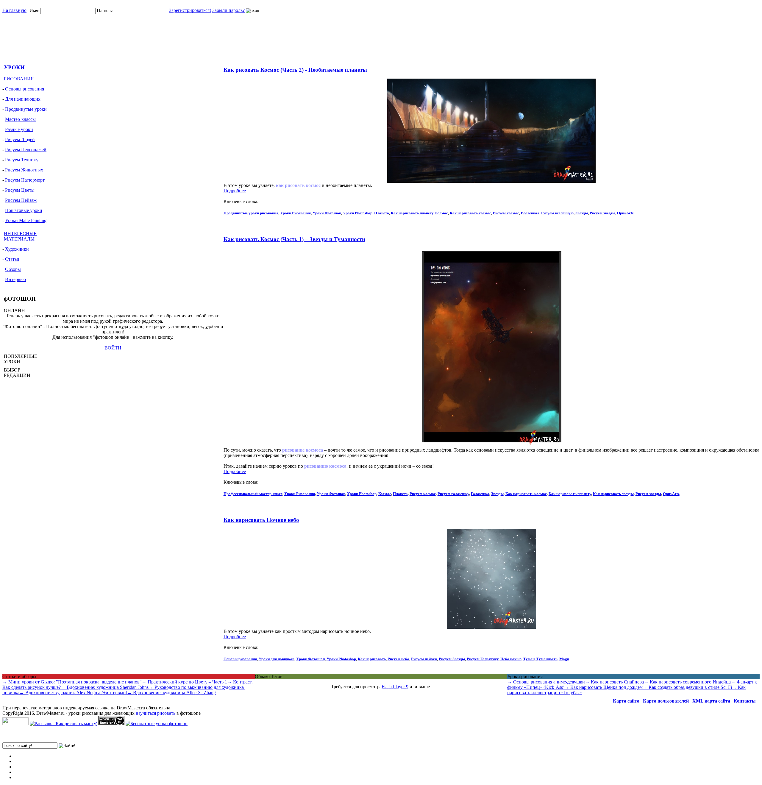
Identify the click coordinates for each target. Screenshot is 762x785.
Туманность (547, 659)
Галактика (480, 493)
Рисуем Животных (24, 169)
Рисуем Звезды (452, 659)
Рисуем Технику (21, 159)
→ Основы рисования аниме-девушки (546, 681)
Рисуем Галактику (483, 659)
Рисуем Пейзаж (21, 200)
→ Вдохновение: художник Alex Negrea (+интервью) (73, 692)
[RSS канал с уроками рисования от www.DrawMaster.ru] (15, 723)
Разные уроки (19, 129)
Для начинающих (22, 99)
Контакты (745, 700)
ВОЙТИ (112, 347)
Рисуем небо (398, 659)
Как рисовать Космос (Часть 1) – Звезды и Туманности (294, 239)
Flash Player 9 (395, 686)
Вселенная (530, 213)
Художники (17, 249)
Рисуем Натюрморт (25, 179)
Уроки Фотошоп (327, 213)
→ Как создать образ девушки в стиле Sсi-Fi (687, 687)
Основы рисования (24, 88)
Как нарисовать (372, 659)
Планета (381, 213)
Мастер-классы (20, 119)
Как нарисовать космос (470, 213)
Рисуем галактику (453, 493)
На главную (14, 10)
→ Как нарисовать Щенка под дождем (603, 687)
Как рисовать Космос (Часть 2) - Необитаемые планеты (295, 70)
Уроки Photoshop (357, 213)
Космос (441, 213)
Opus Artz (625, 213)
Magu (564, 659)
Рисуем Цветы (20, 190)
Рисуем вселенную (557, 213)
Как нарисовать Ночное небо (261, 520)
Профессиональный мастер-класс (253, 493)
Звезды (581, 213)
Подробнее (235, 190)
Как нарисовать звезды (613, 493)
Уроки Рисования (295, 213)
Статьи (12, 259)
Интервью (15, 279)
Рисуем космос (506, 213)
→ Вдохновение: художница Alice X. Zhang (171, 692)
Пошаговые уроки (23, 210)
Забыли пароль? (228, 10)
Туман (529, 659)
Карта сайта (626, 700)
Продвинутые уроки (26, 109)
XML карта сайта (711, 700)
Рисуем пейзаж (424, 659)
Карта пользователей (666, 700)
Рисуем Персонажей (25, 149)
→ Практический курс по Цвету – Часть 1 (184, 681)
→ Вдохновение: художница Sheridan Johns (105, 687)
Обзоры (13, 269)
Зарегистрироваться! (190, 10)
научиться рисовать (155, 713)
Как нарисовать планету (412, 213)
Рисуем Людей (20, 139)
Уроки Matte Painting (25, 220)
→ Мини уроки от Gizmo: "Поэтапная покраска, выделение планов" (72, 681)
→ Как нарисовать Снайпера (614, 681)
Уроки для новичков (276, 659)
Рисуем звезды (602, 213)
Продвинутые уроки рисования (251, 213)
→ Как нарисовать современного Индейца (687, 681)
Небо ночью (510, 659)
